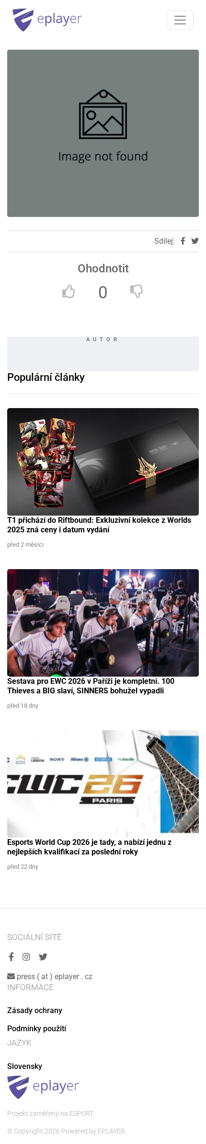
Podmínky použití (36, 1028)
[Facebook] (11, 957)
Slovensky (24, 1066)
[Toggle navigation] (180, 20)
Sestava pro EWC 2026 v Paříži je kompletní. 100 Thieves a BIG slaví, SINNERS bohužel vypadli (90, 686)
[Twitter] (43, 957)
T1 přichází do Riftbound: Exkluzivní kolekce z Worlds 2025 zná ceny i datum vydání (99, 525)
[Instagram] (26, 957)
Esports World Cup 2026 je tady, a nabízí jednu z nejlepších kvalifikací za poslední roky (89, 847)
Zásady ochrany (34, 1010)
